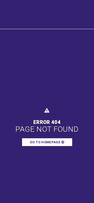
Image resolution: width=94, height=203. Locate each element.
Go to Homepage (45, 142)
